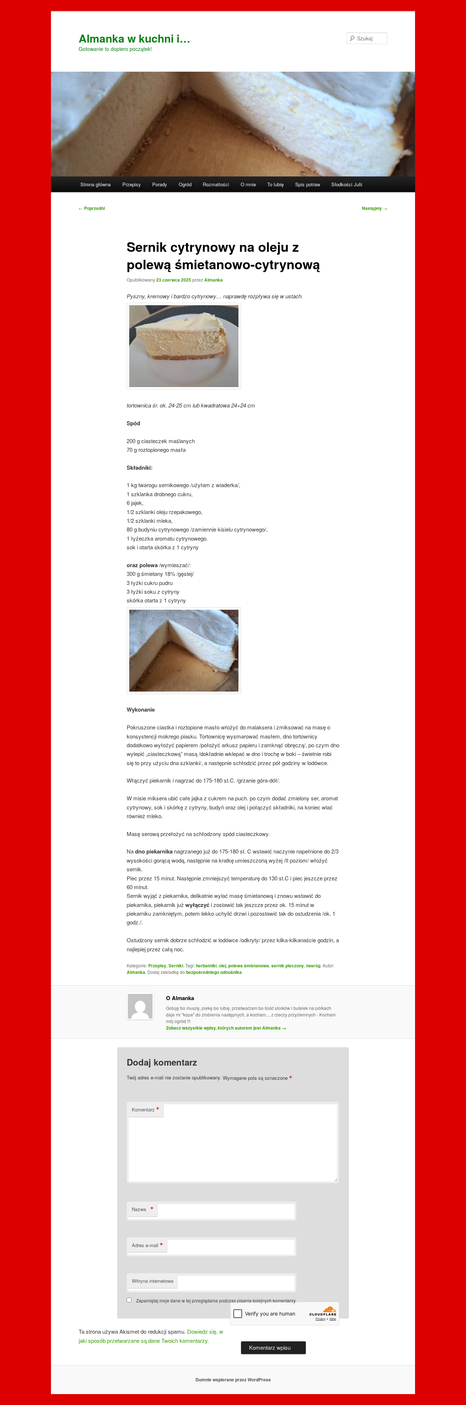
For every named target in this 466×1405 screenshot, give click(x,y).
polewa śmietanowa (248, 965)
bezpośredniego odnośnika (214, 972)
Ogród (185, 184)
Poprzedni (92, 208)
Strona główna (95, 184)
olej (222, 965)
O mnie (248, 184)
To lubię (275, 184)
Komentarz (145, 1109)
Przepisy (131, 184)
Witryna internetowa (152, 1280)
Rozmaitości (216, 184)
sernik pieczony (287, 965)
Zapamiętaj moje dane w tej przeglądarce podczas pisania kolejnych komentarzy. (216, 1300)
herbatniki (206, 965)
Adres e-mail (147, 1245)
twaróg (313, 965)
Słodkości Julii (346, 184)
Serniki (176, 965)
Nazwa (143, 1209)
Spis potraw (307, 184)
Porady (159, 184)
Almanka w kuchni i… (134, 38)
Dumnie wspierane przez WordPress (233, 1379)
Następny (374, 208)
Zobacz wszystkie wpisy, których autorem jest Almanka (226, 1027)
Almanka (213, 279)
